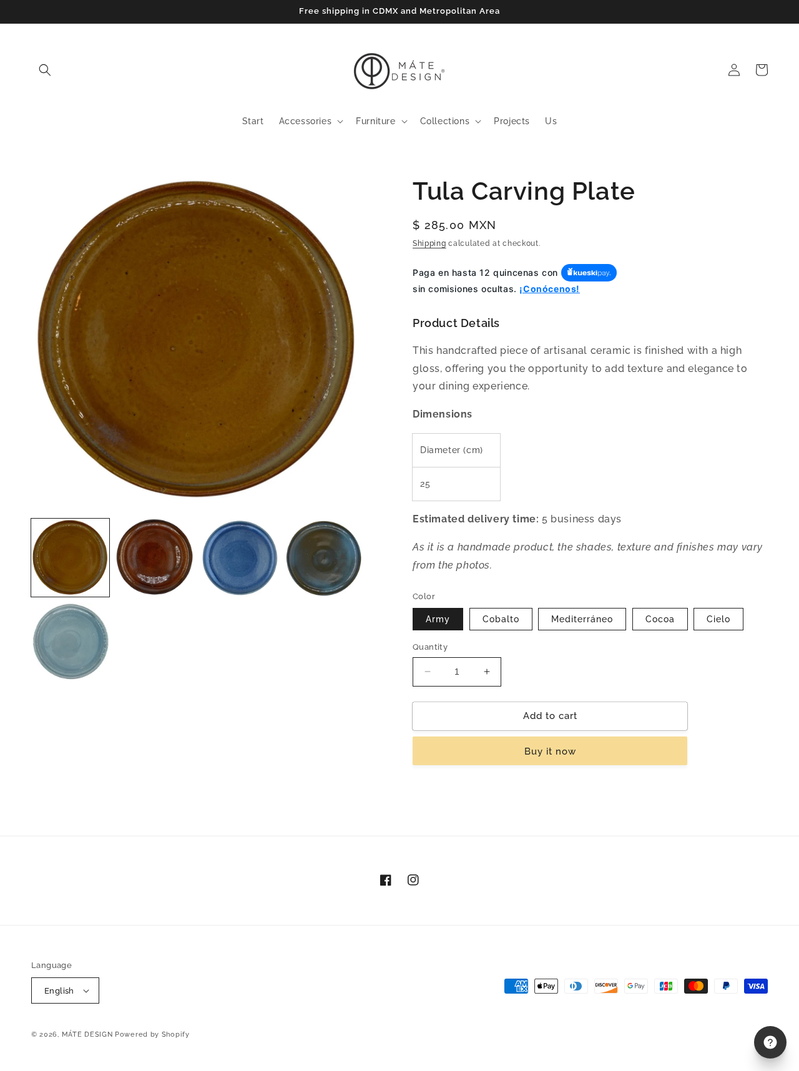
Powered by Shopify (152, 1034)
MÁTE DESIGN (87, 1034)
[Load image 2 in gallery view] (154, 558)
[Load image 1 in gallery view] (70, 558)
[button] (45, 70)
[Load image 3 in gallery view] (239, 558)
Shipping (429, 243)
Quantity (430, 647)
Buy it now (550, 751)
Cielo (718, 619)
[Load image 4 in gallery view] (324, 558)
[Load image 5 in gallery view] (70, 642)
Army (438, 619)
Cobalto (501, 619)
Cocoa (660, 619)
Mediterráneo (582, 619)
